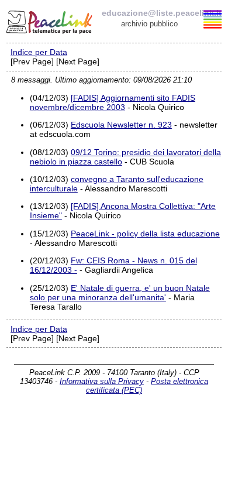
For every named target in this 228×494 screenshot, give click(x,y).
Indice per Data (39, 52)
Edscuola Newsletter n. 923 (121, 124)
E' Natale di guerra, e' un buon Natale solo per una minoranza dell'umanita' (120, 292)
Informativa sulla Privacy (102, 381)
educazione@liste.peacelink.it (162, 13)
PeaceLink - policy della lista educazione (145, 233)
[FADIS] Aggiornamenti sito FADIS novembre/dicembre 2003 (112, 102)
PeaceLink (50, 20)
